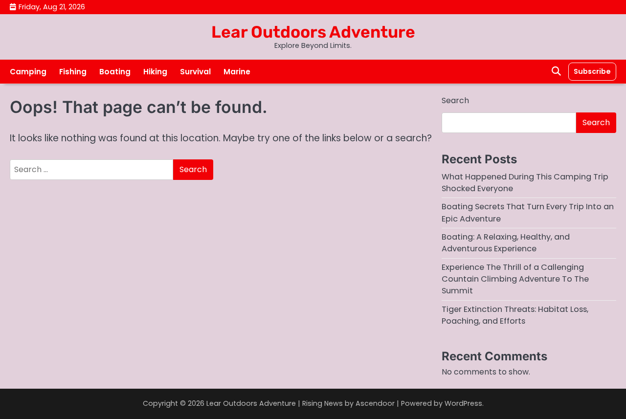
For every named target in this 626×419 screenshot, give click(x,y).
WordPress (463, 403)
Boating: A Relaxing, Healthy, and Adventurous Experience (506, 242)
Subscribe (592, 71)
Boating (115, 71)
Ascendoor (375, 403)
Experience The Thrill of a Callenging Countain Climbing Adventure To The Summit (515, 279)
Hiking (155, 71)
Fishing (73, 71)
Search (455, 100)
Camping (28, 71)
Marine (237, 71)
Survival (195, 71)
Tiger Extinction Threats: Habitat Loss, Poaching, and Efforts (515, 315)
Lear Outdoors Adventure (313, 32)
